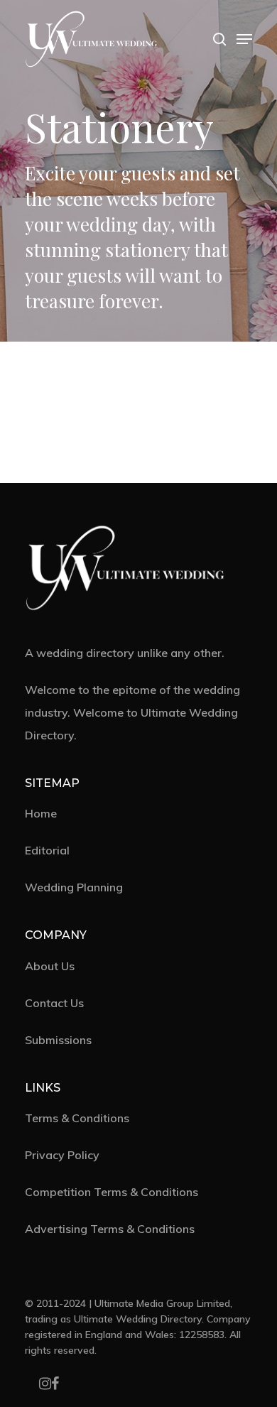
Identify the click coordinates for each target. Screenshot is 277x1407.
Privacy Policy (62, 1155)
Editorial (47, 850)
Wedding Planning (74, 887)
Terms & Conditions (77, 1118)
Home (41, 813)
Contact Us (54, 1003)
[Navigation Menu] (244, 39)
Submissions (58, 1040)
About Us (50, 966)
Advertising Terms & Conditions (110, 1229)
